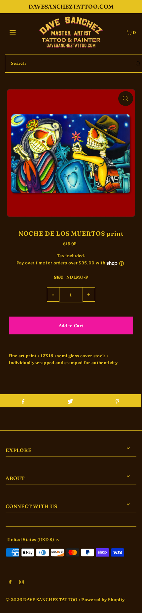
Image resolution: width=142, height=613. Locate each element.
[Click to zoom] (125, 98)
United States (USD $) (30, 540)
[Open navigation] (22, 32)
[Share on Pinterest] (117, 400)
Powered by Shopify (102, 599)
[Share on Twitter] (70, 400)
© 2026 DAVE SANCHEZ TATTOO (41, 599)
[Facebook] (10, 583)
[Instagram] (21, 583)
